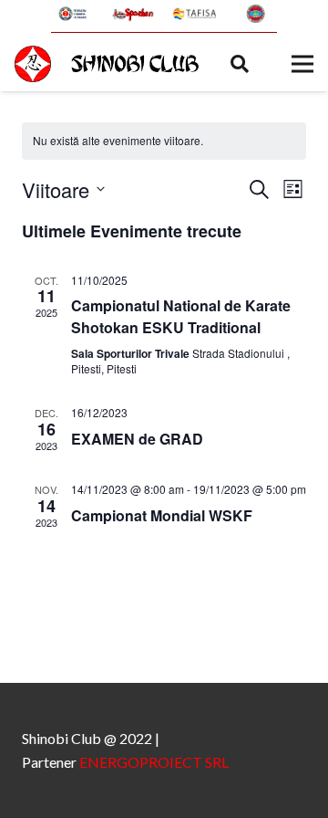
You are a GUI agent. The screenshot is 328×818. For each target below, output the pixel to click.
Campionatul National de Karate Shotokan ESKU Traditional (181, 316)
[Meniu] (302, 64)
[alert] (164, 141)
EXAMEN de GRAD (137, 438)
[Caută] (240, 64)
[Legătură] (73, 14)
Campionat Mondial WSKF (161, 515)
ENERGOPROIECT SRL (154, 762)
